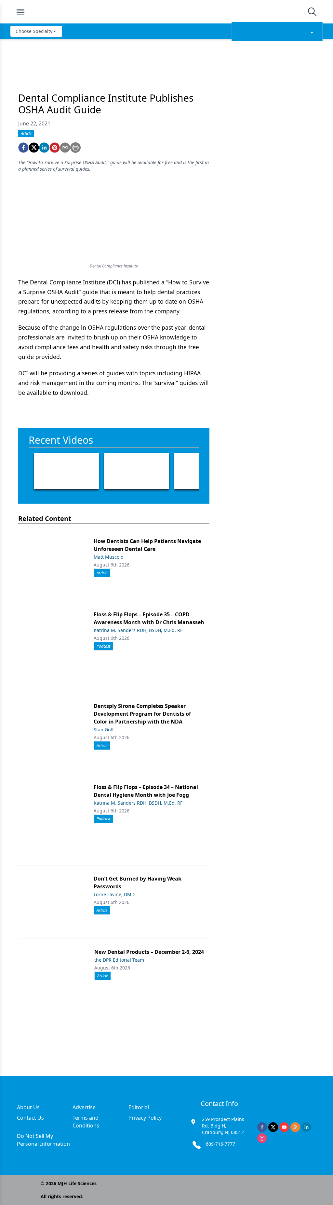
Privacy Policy (145, 1117)
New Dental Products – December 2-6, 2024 (149, 951)
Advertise (84, 1107)
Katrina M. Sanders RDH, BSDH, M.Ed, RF (138, 630)
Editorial (138, 1107)
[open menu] (20, 12)
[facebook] (23, 147)
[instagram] (262, 1138)
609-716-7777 (220, 1144)
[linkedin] (44, 147)
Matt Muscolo (108, 557)
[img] (166, 11)
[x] (273, 1127)
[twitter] (34, 147)
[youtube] (284, 1127)
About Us (28, 1107)
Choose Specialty (34, 31)
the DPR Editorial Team (119, 960)
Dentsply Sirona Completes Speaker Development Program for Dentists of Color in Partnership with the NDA (142, 713)
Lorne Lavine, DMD (114, 894)
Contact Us (30, 1117)
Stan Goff (104, 729)
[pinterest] (54, 147)
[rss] (295, 1127)
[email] (65, 147)
